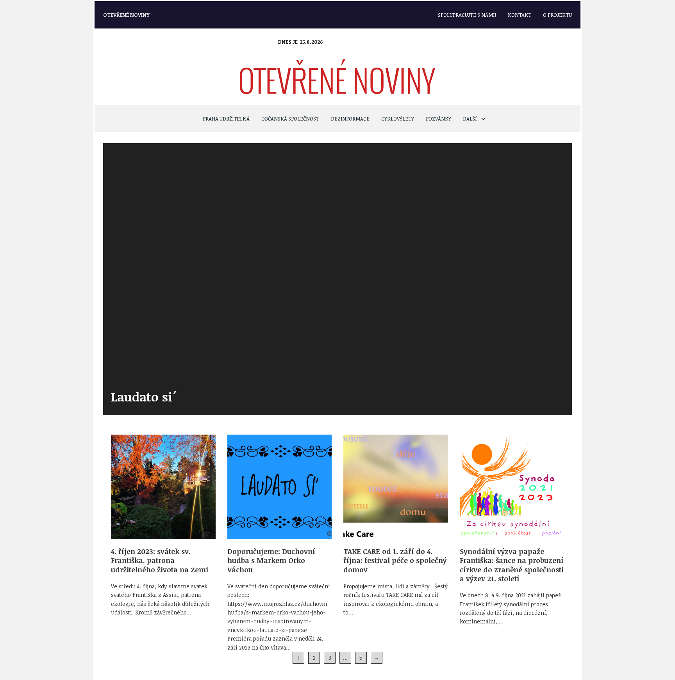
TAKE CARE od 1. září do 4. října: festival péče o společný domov (394, 560)
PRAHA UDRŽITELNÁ (226, 118)
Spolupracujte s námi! (467, 14)
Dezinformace (350, 118)
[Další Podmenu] (483, 118)
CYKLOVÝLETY (397, 118)
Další (470, 118)
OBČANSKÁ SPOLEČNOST (290, 118)
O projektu (557, 14)
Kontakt (519, 14)
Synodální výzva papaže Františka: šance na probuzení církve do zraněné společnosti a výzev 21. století (512, 565)
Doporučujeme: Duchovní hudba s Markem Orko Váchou (271, 560)
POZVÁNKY (438, 118)
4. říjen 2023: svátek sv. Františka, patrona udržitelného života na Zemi (159, 560)
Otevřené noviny (126, 14)
